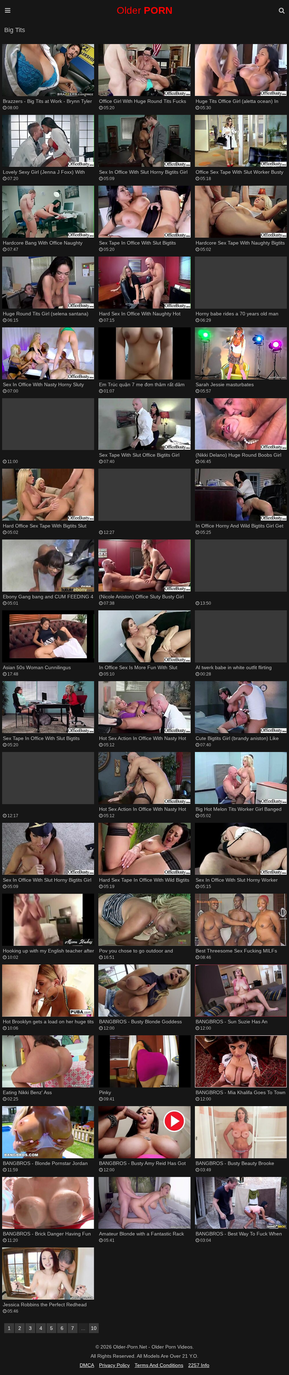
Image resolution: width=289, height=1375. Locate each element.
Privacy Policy (114, 1365)
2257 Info (198, 1365)
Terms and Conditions (159, 1365)
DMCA (87, 1365)
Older (144, 10)
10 (94, 1328)
